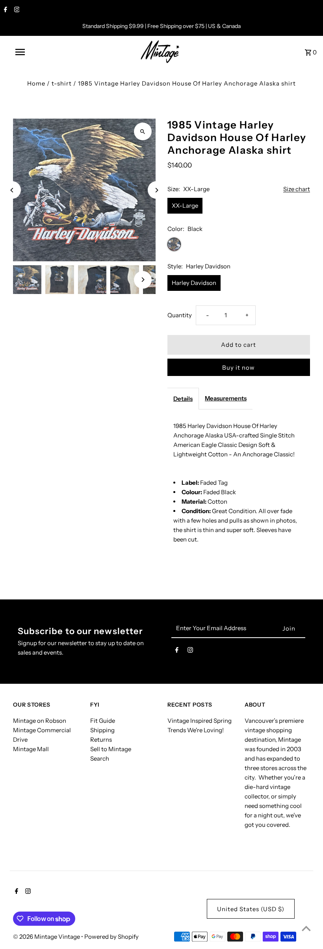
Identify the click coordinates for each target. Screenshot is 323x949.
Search (99, 758)
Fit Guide (102, 720)
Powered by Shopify (111, 936)
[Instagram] (16, 10)
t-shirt (62, 83)
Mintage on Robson (39, 720)
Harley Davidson (194, 283)
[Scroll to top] (306, 928)
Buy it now (238, 367)
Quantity (179, 315)
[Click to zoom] (143, 131)
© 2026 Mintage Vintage (47, 936)
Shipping (102, 730)
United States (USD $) (250, 909)
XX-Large (185, 205)
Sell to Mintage (110, 749)
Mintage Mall (31, 749)
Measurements (226, 398)
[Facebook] (4, 10)
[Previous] (12, 190)
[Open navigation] (36, 52)
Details (183, 398)
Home (36, 83)
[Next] (156, 190)
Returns (101, 739)
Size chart (296, 189)
